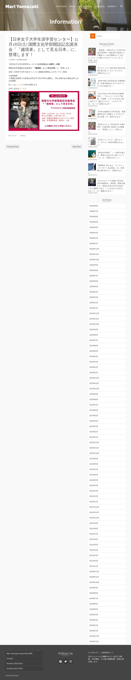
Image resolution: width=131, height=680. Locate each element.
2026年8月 (93, 206)
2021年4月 (93, 550)
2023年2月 (93, 432)
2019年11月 (94, 641)
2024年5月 (93, 351)
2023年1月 (93, 437)
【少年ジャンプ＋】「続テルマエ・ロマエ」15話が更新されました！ (110, 142)
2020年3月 (93, 620)
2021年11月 (94, 512)
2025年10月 (94, 260)
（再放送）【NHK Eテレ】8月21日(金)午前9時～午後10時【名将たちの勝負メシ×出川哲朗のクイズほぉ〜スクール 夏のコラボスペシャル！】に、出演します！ (106, 55)
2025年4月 (93, 292)
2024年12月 (94, 313)
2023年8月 (93, 399)
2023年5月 (93, 416)
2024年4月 (93, 356)
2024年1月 (93, 373)
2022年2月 (93, 496)
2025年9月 (93, 265)
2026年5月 (93, 222)
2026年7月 (93, 211)
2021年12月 (94, 507)
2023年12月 (94, 378)
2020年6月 (93, 604)
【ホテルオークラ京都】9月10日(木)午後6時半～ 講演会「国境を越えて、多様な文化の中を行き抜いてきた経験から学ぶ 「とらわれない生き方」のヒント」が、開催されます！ (106, 186)
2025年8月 (93, 270)
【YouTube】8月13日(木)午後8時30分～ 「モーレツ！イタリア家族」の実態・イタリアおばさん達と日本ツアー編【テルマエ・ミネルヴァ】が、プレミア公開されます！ (106, 99)
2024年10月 (94, 324)
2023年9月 (93, 394)
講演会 (23, 135)
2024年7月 (93, 340)
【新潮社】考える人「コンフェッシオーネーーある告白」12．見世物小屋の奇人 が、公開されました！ (106, 169)
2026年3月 (93, 233)
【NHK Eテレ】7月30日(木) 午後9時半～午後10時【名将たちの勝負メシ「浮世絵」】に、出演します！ (106, 128)
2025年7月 (93, 276)
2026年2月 (93, 238)
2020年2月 (93, 625)
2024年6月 (93, 346)
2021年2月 (93, 561)
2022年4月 (93, 485)
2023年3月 (93, 426)
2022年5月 (93, 480)
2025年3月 (93, 297)
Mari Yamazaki (21, 6)
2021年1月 (93, 566)
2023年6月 (93, 410)
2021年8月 (93, 528)
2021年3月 (93, 555)
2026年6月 (93, 217)
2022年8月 (93, 464)
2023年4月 (93, 421)
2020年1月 (93, 631)
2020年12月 (94, 572)
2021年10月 (94, 518)
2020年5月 (93, 609)
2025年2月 (93, 303)
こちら (20, 85)
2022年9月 (93, 459)
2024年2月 (93, 367)
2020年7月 (93, 598)
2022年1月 (93, 502)
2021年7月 (93, 534)
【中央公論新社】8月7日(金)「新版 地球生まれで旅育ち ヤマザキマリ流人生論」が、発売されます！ (111, 114)
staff (12, 59)
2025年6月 (93, 281)
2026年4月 (93, 227)
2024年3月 (93, 362)
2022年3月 (93, 491)
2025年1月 (93, 308)
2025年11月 (94, 254)
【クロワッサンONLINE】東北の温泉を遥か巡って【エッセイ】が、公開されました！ (111, 70)
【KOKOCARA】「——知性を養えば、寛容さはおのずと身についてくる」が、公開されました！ (111, 155)
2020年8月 (93, 593)
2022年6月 (93, 475)
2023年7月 (93, 405)
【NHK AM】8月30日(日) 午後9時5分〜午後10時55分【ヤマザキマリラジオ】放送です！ (111, 83)
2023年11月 (94, 383)
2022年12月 (94, 442)
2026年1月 (93, 243)
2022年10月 (94, 453)
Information (13, 135)
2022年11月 (94, 448)
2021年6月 (93, 539)
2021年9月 (93, 523)
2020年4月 (93, 615)
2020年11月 (94, 577)
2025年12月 (94, 249)
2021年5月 (93, 545)
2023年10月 (94, 389)
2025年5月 (93, 286)
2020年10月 (94, 582)
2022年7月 (93, 469)
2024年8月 (93, 335)
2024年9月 (93, 329)
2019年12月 (94, 636)
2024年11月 (94, 319)
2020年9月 (93, 588)
